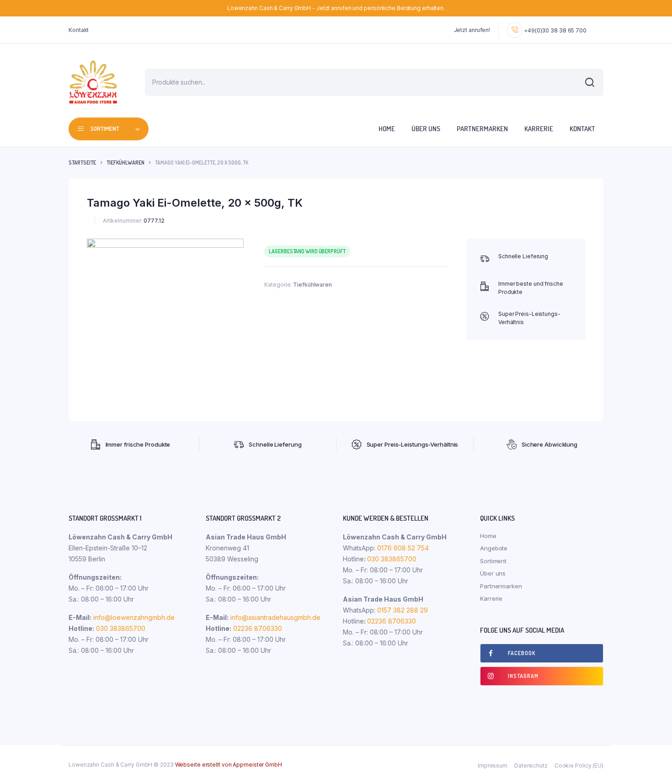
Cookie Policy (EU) (579, 765)
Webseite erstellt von (228, 764)
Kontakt (79, 30)
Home (387, 128)
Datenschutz (531, 765)
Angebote (493, 548)
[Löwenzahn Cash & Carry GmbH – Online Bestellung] (93, 82)
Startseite (82, 162)
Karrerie (538, 128)
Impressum (492, 765)
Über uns (425, 128)
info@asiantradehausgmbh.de (275, 617)
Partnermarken (482, 128)
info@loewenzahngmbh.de (134, 617)
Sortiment (493, 561)
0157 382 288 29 (401, 610)
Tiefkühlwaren (125, 162)
